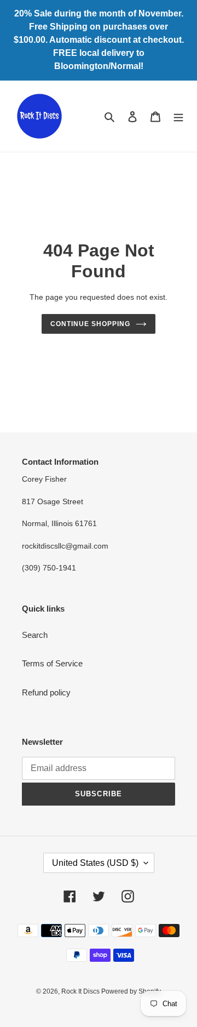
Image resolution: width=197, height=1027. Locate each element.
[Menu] (178, 116)
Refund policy (46, 692)
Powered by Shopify (131, 991)
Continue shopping (90, 324)
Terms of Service (52, 663)
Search (35, 635)
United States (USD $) (95, 863)
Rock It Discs (81, 991)
